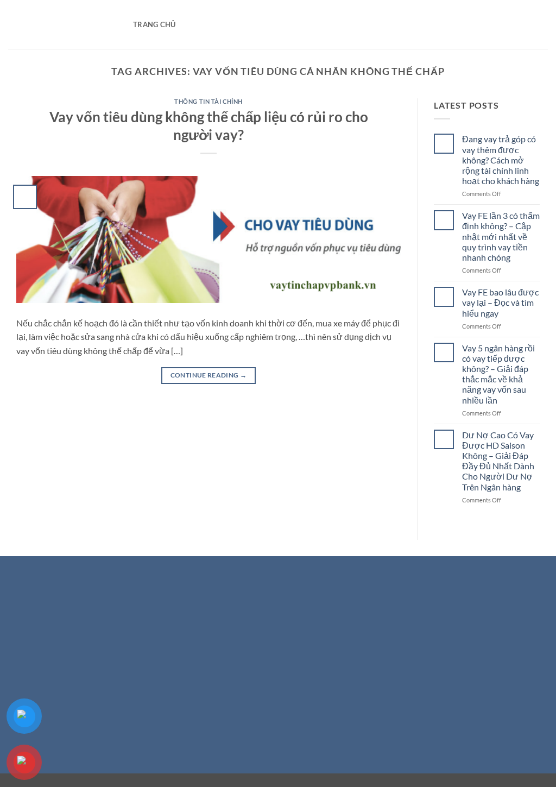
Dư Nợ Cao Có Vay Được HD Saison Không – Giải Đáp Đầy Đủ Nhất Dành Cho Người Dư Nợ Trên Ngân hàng (498, 461)
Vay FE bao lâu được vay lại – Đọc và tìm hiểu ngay (500, 302)
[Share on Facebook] (239, 712)
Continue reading (208, 375)
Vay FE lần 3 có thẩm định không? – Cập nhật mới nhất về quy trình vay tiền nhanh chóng (501, 236)
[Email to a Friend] (278, 712)
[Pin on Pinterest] (298, 712)
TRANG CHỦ (154, 24)
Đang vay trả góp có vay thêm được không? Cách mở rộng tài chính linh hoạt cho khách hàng (500, 160)
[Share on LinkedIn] (318, 712)
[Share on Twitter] (259, 712)
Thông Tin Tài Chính (208, 101)
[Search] (187, 24)
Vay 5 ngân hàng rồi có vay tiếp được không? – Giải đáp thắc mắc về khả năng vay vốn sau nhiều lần (498, 374)
